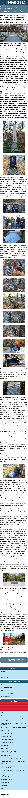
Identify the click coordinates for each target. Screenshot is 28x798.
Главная (6, 11)
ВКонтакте (3, 674)
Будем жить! (4, 785)
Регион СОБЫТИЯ (5, 730)
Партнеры (3, 690)
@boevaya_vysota (14, 660)
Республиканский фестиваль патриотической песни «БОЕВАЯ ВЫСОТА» (13, 719)
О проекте (3, 684)
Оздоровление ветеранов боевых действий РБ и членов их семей (13, 775)
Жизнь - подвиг (4, 745)
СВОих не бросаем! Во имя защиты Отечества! (12, 712)
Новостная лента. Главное (7, 715)
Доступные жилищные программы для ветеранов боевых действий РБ (13, 766)
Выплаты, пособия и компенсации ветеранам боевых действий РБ (14, 762)
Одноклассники (5, 677)
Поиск (22, 11)
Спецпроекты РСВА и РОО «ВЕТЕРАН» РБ (11, 758)
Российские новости (6, 736)
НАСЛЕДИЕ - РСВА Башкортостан (9, 755)
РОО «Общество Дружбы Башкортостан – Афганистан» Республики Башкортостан (11, 752)
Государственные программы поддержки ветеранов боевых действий (13, 771)
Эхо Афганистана (5, 782)
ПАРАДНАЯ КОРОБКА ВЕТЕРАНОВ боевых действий (13, 727)
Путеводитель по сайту (6, 696)
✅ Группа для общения (7, 687)
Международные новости (7, 739)
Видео (2, 707)
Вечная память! (4, 788)
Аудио (2, 710)
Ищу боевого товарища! (7, 779)
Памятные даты (4, 748)
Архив (15, 11)
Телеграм (3, 671)
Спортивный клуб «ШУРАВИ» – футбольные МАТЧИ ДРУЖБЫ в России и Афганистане (13, 724)
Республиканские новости (7, 733)
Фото (2, 704)
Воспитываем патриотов (7, 742)
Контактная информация (7, 693)
